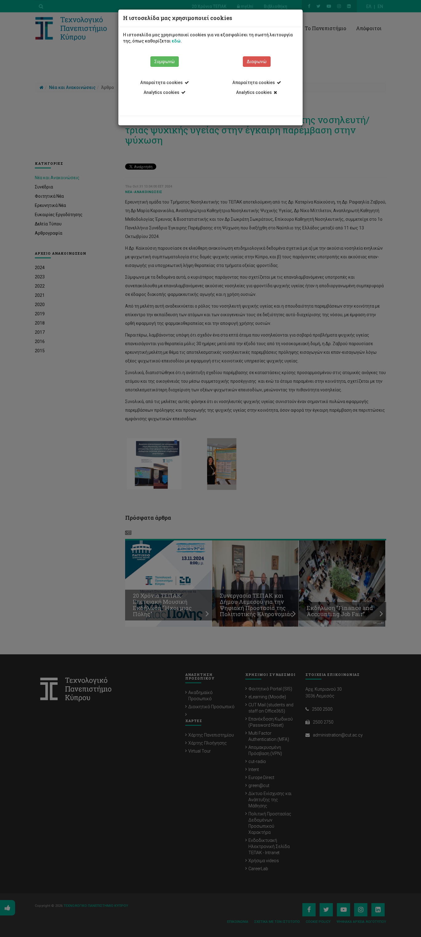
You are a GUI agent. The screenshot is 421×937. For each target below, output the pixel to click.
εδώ (176, 40)
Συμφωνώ (164, 61)
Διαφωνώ (257, 61)
